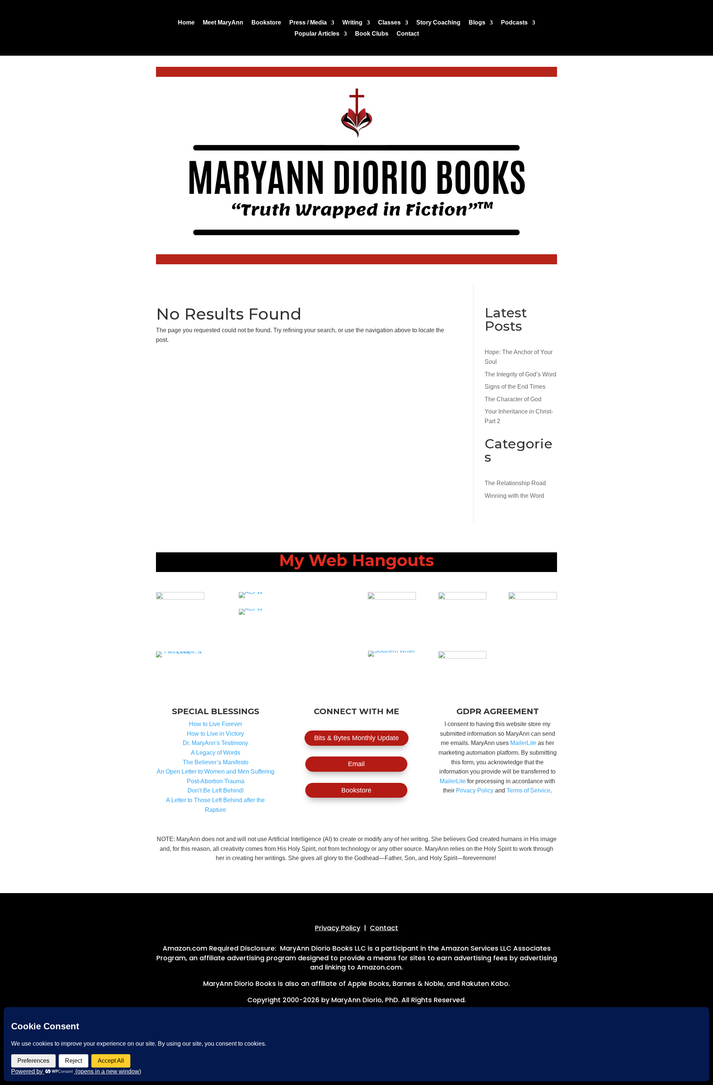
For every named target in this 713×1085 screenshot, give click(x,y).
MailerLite (523, 743)
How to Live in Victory (215, 734)
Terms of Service (528, 790)
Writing (352, 23)
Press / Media (308, 23)
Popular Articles (316, 34)
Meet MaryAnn (223, 23)
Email (356, 764)
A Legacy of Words (215, 752)
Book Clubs (371, 34)
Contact (408, 34)
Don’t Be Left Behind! (216, 790)
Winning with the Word (514, 496)
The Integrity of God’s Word (520, 374)
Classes (389, 23)
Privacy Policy (475, 790)
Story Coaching (438, 23)
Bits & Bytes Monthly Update (356, 738)
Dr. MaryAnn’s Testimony (215, 743)
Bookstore (266, 23)
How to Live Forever (215, 724)
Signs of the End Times (515, 386)
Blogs (477, 23)
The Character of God (513, 399)
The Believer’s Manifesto (215, 762)
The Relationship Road (515, 483)
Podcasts (514, 23)
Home (186, 23)
